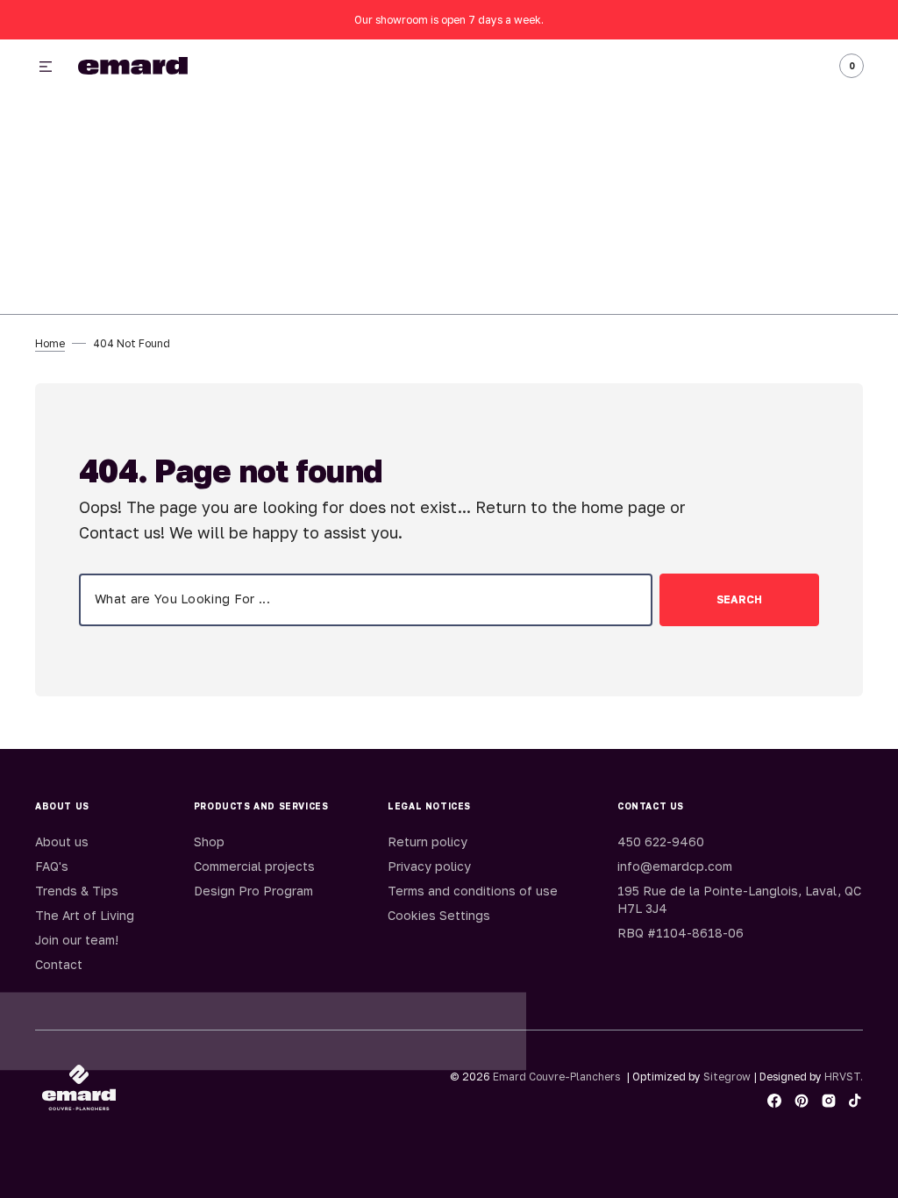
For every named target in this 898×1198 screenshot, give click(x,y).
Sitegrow (727, 1076)
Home (50, 343)
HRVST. (843, 1076)
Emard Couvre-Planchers (556, 1076)
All (660, 66)
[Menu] (45, 67)
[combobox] (365, 600)
